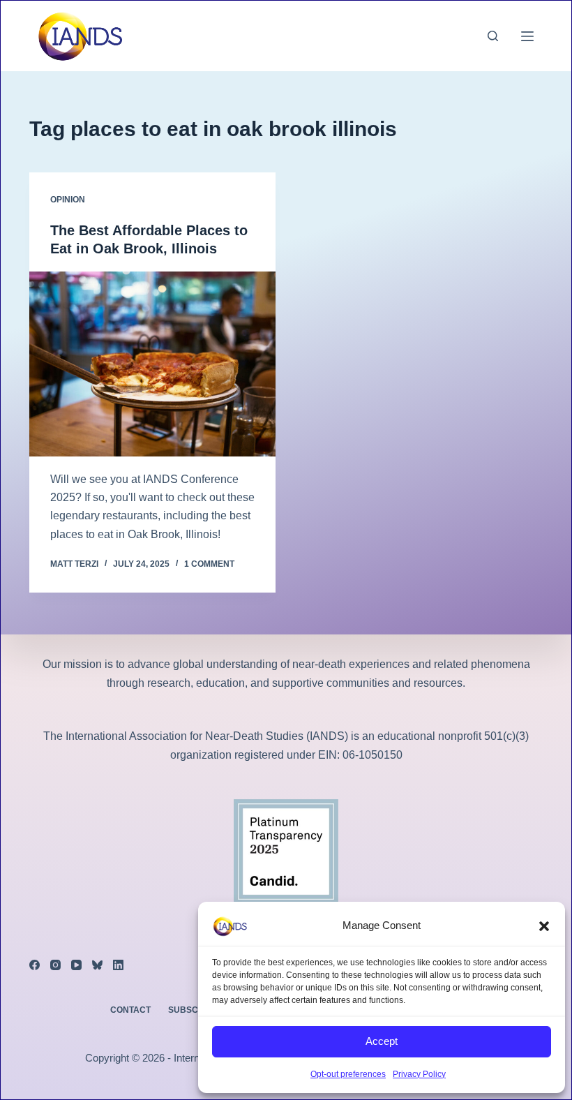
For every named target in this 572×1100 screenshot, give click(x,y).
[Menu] (527, 36)
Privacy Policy (419, 1074)
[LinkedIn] (118, 965)
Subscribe (193, 1010)
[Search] (493, 36)
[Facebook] (34, 965)
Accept (382, 1041)
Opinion (67, 200)
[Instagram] (55, 965)
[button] (544, 926)
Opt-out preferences (348, 1074)
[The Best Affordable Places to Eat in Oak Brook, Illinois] (152, 364)
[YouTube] (76, 965)
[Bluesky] (97, 965)
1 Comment (209, 564)
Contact (130, 1010)
